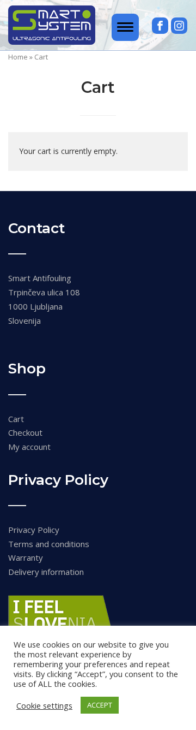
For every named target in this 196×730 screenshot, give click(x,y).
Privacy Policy (33, 529)
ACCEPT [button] (99, 705)
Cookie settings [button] (44, 705)
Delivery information (46, 571)
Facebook (160, 25)
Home (18, 57)
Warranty (25, 557)
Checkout (25, 432)
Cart (16, 418)
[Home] (51, 24)
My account (29, 446)
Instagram (179, 25)
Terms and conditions (48, 543)
